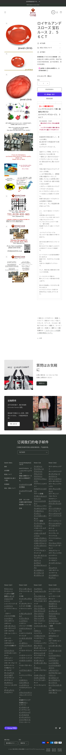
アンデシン (37, 513)
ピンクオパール (24, 707)
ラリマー (51, 628)
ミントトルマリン (54, 589)
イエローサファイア (40, 540)
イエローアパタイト (40, 538)
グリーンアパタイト (55, 508)
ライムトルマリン (54, 613)
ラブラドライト (54, 621)
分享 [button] (40, 338)
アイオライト (38, 466)
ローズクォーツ (54, 678)
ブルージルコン (39, 613)
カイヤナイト (53, 476)
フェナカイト (38, 589)
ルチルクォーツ (54, 636)
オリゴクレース (39, 575)
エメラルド (37, 563)
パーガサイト (23, 643)
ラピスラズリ (53, 618)
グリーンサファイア (55, 513)
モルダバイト (53, 606)
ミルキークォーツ (39, 675)
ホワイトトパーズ (39, 653)
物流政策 (48, 750)
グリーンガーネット (25, 589)
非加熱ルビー (23, 702)
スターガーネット (10, 626)
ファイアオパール (25, 720)
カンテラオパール (54, 501)
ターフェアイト (9, 673)
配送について (8, 474)
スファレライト (9, 650)
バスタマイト (23, 680)
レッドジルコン (54, 660)
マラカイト (37, 668)
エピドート (37, 560)
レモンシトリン (54, 670)
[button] (5, 12)
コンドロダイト (54, 575)
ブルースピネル (39, 616)
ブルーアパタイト (39, 608)
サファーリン (8, 589)
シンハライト (8, 618)
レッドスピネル (54, 663)
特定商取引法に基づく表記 (10, 479)
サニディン (52, 578)
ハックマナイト (24, 685)
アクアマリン (38, 476)
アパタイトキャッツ (40, 496)
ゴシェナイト (53, 568)
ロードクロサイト (54, 680)
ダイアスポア (8, 675)
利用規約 (6, 484)
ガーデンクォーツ (54, 474)
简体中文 (23, 743)
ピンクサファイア (25, 712)
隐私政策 (54, 749)
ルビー (51, 638)
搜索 (5, 466)
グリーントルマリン (55, 523)
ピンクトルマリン (25, 717)
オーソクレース (39, 573)
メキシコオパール (54, 601)
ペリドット (37, 641)
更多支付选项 (49, 98)
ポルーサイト (38, 645)
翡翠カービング (9, 596)
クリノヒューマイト (55, 543)
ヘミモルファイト (39, 636)
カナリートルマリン (55, 479)
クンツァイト (53, 558)
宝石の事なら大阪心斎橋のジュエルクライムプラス (24, 749)
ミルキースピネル (39, 678)
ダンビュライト (9, 690)
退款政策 (48, 749)
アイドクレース (39, 469)
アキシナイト (38, 474)
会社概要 (6, 470)
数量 (38, 80)
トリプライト (23, 621)
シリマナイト (8, 606)
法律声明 (60, 750)
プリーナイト (38, 606)
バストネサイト (24, 683)
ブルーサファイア (39, 611)
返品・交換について (10, 488)
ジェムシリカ (8, 599)
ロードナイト (53, 683)
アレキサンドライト (40, 508)
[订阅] (46, 452)
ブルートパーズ (39, 618)
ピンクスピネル (24, 715)
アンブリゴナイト (39, 523)
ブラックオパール (39, 596)
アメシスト (37, 499)
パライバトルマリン (25, 692)
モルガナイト (53, 604)
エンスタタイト (39, 570)
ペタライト (37, 631)
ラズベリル (52, 616)
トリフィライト (24, 618)
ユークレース (53, 611)
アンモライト (38, 526)
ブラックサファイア (40, 599)
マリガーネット (39, 660)
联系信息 (54, 750)
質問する (42, 383)
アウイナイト (38, 471)
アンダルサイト (39, 511)
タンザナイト (8, 683)
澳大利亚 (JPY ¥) (10, 743)
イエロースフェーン (40, 543)
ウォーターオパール (40, 555)
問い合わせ (13, 424)
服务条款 (60, 749)
